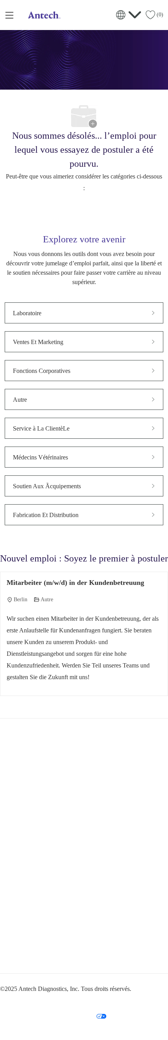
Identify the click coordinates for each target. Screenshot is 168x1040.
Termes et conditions (91, 1001)
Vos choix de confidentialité (71, 1016)
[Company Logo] (43, 14)
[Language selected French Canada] (128, 15)
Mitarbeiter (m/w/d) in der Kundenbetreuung (75, 582)
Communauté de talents (30, 924)
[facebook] (9, 954)
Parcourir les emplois (28, 895)
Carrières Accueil (25, 881)
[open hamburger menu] (9, 15)
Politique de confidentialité (37, 1001)
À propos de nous (26, 910)
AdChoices (24, 1016)
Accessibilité (132, 1001)
